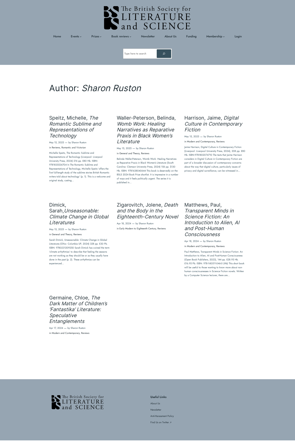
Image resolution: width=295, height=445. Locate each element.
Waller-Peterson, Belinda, (146, 129)
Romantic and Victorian (73, 147)
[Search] (164, 53)
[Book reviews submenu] (130, 36)
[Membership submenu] (224, 36)
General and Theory (129, 153)
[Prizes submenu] (101, 36)
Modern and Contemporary (201, 141)
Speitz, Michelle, (75, 126)
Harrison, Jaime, (213, 124)
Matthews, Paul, (211, 219)
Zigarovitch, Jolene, (147, 211)
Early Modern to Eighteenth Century (137, 228)
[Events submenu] (81, 36)
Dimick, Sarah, (78, 213)
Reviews (56, 147)
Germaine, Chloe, (78, 309)
